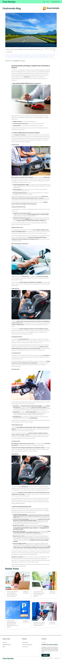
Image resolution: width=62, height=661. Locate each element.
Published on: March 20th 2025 (49, 49)
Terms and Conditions (27, 644)
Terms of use (49, 658)
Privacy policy (25, 642)
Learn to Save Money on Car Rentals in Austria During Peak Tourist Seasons (12, 594)
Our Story (43, 658)
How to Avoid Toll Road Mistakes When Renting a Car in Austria (39, 594)
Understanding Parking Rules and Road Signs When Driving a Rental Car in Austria (12, 624)
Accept (46, 655)
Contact (47, 1)
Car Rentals (16, 61)
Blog (44, 1)
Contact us (43, 642)
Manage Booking (55, 1)
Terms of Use (25, 646)
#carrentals (53, 8)
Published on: (26, 592)
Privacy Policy (56, 658)
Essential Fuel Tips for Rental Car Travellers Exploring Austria (39, 624)
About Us (5, 642)
